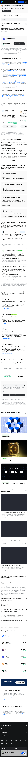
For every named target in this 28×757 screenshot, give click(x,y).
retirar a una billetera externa (7, 95)
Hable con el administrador (9, 697)
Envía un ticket (6, 700)
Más (25, 413)
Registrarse (20, 2)
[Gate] (2, 2)
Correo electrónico (20, 697)
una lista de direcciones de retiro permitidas (17, 75)
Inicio (2, 15)
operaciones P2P (21, 82)
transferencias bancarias (13, 82)
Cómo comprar (8, 15)
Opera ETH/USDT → (6, 308)
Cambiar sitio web (7, 10)
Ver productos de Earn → (7, 338)
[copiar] (26, 24)
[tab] (3, 630)
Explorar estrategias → (7, 353)
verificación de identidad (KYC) (12, 70)
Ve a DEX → (4, 323)
